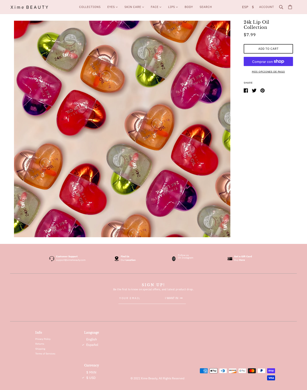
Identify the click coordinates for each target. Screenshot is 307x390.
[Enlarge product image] (122, 129)
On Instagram (185, 257)
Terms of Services (45, 353)
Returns (39, 343)
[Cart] (290, 7)
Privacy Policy (43, 338)
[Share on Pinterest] (262, 90)
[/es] (29, 7)
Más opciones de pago (268, 71)
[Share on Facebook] (246, 90)
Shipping (40, 348)
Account (266, 7)
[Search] (281, 7)
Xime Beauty (149, 378)
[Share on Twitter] (254, 90)
